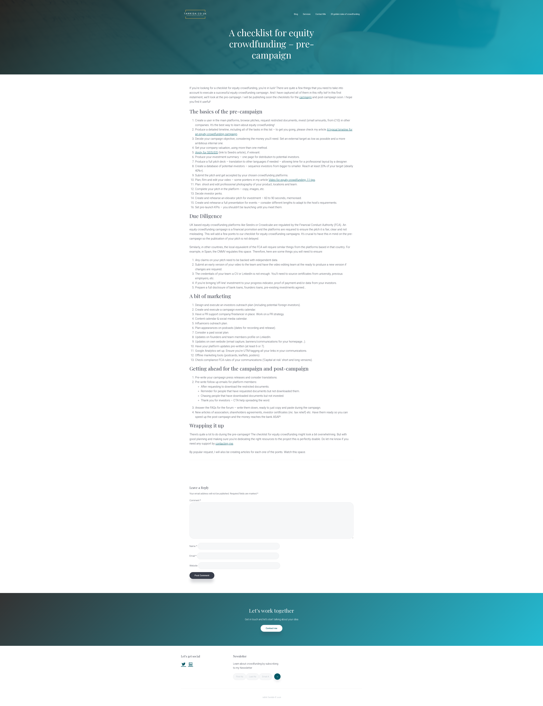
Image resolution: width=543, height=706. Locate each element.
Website (193, 565)
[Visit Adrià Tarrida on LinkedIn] (190, 665)
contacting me (224, 443)
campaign (305, 97)
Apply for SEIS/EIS (206, 152)
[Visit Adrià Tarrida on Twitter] (183, 665)
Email (192, 556)
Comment (195, 500)
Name (193, 546)
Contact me (271, 628)
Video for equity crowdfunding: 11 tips (292, 180)
